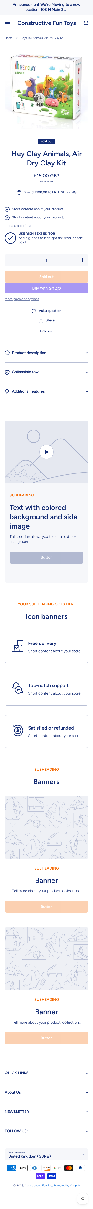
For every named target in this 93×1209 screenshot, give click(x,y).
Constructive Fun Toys (39, 1185)
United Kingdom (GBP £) (29, 1156)
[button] (85, 23)
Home (9, 38)
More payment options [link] (22, 299)
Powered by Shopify (67, 1185)
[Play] (46, 452)
